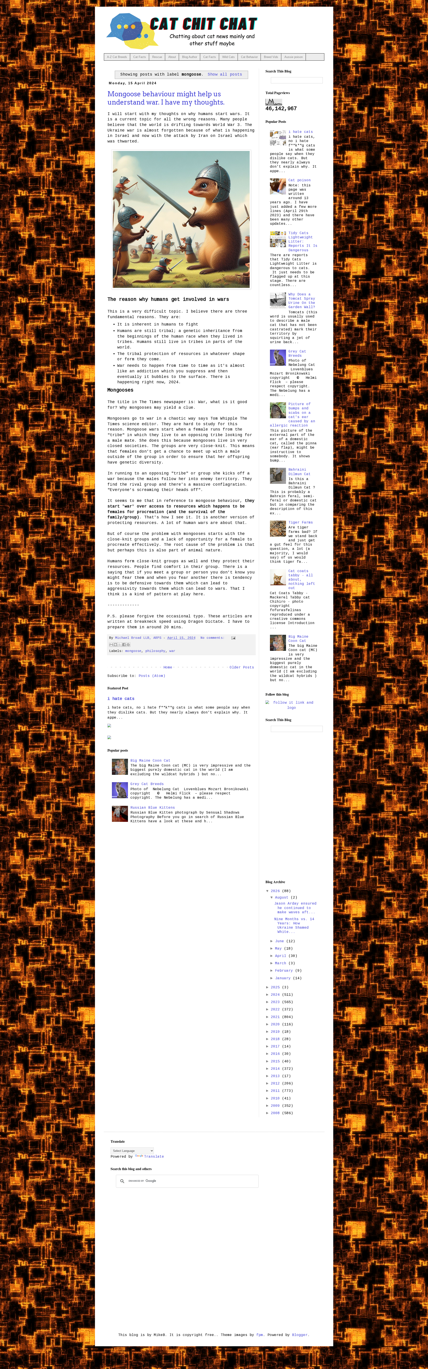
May (279, 949)
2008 (276, 1113)
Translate (154, 1157)
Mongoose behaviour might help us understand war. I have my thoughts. (165, 98)
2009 (276, 1106)
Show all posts (225, 74)
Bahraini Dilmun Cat (299, 472)
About (172, 57)
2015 (276, 1062)
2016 (276, 1054)
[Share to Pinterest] (128, 644)
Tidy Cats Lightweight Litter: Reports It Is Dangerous (302, 241)
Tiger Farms (300, 523)
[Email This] (111, 644)
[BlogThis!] (115, 644)
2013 (276, 1076)
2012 (276, 1084)
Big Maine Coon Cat (150, 761)
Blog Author (189, 57)
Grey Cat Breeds (147, 784)
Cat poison (299, 180)
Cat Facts (139, 57)
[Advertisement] (291, 805)
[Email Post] (232, 638)
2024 (276, 995)
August (283, 898)
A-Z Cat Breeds (117, 57)
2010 (276, 1099)
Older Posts (242, 668)
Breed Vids (271, 57)
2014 (276, 1069)
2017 (276, 1047)
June (280, 941)
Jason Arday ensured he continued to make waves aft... (295, 908)
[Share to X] (119, 644)
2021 (276, 1017)
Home (167, 668)
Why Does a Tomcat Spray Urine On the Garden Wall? (301, 301)
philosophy (155, 651)
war (172, 651)
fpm (259, 1335)
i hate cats (120, 698)
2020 (276, 1025)
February (285, 971)
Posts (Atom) (152, 676)
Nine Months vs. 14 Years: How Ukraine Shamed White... (294, 925)
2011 (276, 1091)
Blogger (300, 1335)
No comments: (214, 638)
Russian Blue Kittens (152, 808)
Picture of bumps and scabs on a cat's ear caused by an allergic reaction (292, 415)
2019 (276, 1032)
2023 (276, 1002)
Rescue (157, 57)
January (284, 978)
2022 (276, 1010)
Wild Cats (228, 57)
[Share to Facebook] (124, 644)
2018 (276, 1039)
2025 (276, 988)
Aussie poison (293, 57)
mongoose (133, 651)
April (281, 956)
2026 (276, 891)
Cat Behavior (249, 57)
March (281, 963)
